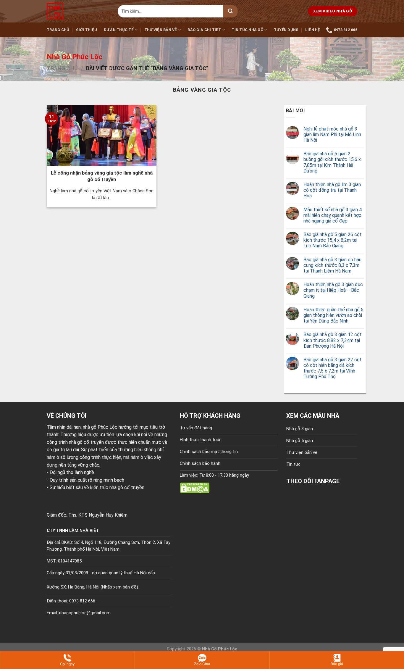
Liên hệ (312, 30)
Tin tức (293, 464)
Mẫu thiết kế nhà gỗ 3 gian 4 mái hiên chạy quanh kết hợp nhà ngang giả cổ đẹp (332, 215)
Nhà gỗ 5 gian (299, 440)
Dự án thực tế (119, 30)
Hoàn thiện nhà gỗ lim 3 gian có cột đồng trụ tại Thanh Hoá (332, 190)
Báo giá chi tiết (204, 30)
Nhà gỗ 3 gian (299, 428)
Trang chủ (58, 30)
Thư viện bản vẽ (160, 30)
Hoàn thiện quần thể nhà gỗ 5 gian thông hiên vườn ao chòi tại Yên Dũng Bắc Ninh (333, 315)
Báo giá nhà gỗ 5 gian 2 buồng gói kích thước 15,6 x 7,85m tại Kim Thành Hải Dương (332, 162)
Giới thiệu (86, 30)
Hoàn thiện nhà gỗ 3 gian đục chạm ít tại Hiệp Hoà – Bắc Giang (333, 290)
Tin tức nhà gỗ (247, 30)
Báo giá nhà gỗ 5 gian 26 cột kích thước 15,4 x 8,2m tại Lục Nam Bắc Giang (332, 240)
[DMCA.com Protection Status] (194, 487)
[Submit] (230, 11)
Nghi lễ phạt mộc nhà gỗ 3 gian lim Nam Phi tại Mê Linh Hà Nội (332, 134)
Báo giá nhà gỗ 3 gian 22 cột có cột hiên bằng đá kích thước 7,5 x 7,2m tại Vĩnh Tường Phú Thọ (332, 368)
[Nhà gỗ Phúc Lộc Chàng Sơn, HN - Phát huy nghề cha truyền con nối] (78, 11)
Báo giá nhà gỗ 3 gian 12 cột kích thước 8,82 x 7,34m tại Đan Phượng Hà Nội (332, 340)
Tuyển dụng (286, 30)
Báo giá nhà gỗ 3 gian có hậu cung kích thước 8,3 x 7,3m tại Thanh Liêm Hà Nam (332, 265)
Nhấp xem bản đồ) (120, 587)
